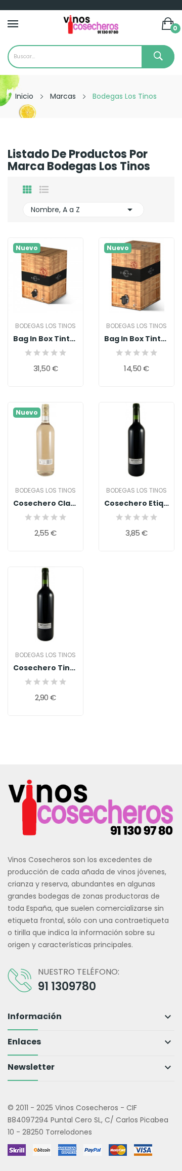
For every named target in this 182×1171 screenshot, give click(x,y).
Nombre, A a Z (83, 210)
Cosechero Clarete (45, 503)
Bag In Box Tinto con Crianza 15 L (45, 338)
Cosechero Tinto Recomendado (45, 667)
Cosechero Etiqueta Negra (136, 503)
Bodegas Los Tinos (45, 326)
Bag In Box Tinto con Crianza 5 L (136, 338)
